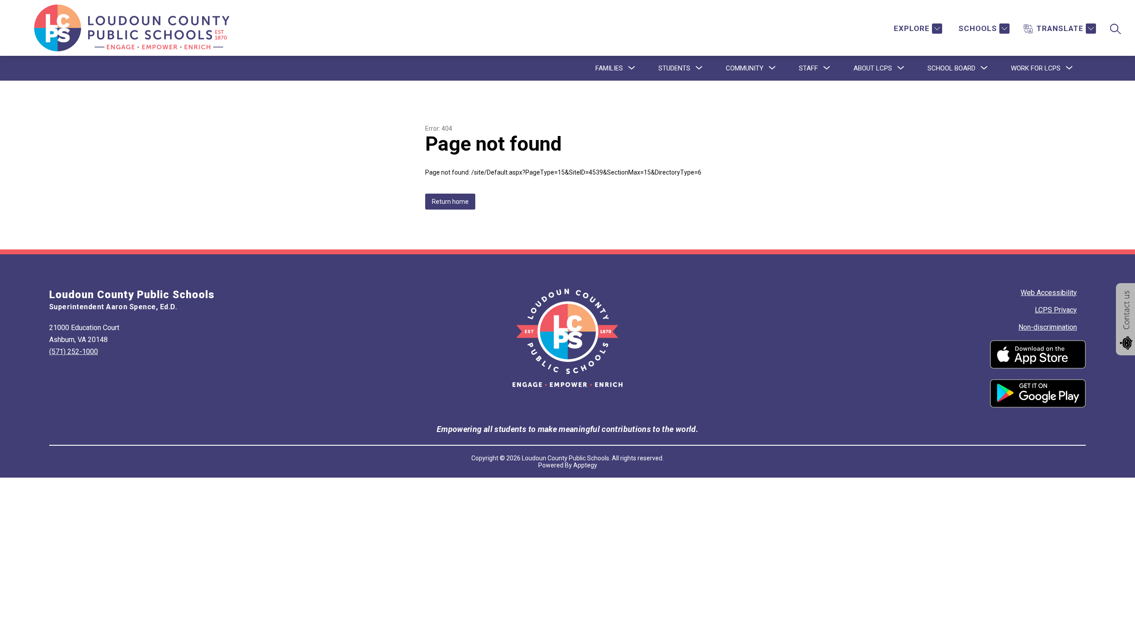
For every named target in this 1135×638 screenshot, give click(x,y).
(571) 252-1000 (73, 351)
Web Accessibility (1049, 292)
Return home (450, 201)
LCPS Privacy (1056, 310)
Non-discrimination (1047, 327)
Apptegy (585, 465)
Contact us (1126, 310)
